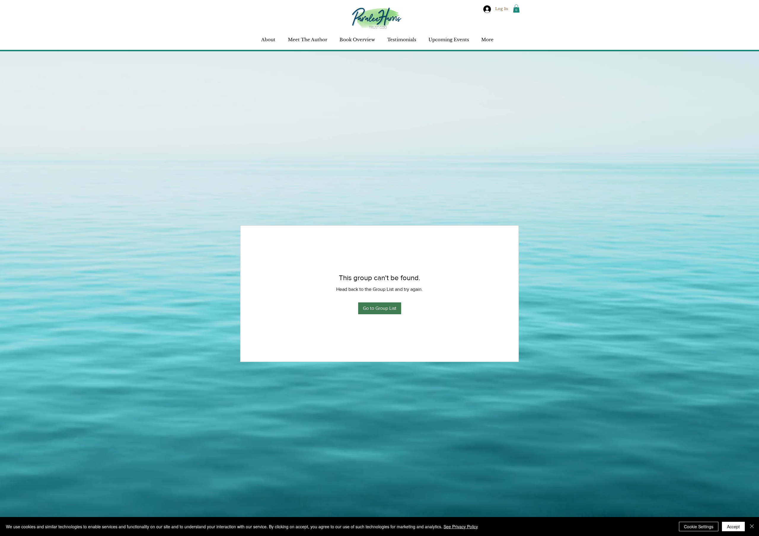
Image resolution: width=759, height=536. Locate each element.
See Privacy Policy (461, 526)
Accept (733, 526)
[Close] (751, 526)
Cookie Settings (698, 526)
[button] (516, 8)
